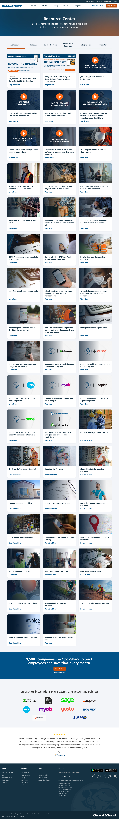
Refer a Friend (107, 1)
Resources (65, 6)
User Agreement (29, 814)
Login (115, 1)
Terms (8, 814)
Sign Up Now (111, 6)
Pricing (55, 6)
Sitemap (22, 816)
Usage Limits (46, 814)
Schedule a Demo (98, 6)
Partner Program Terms (17, 814)
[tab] (16, 45)
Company (77, 6)
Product (33, 6)
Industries (45, 6)
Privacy (3, 814)
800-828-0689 (90, 1)
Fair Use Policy (37, 814)
